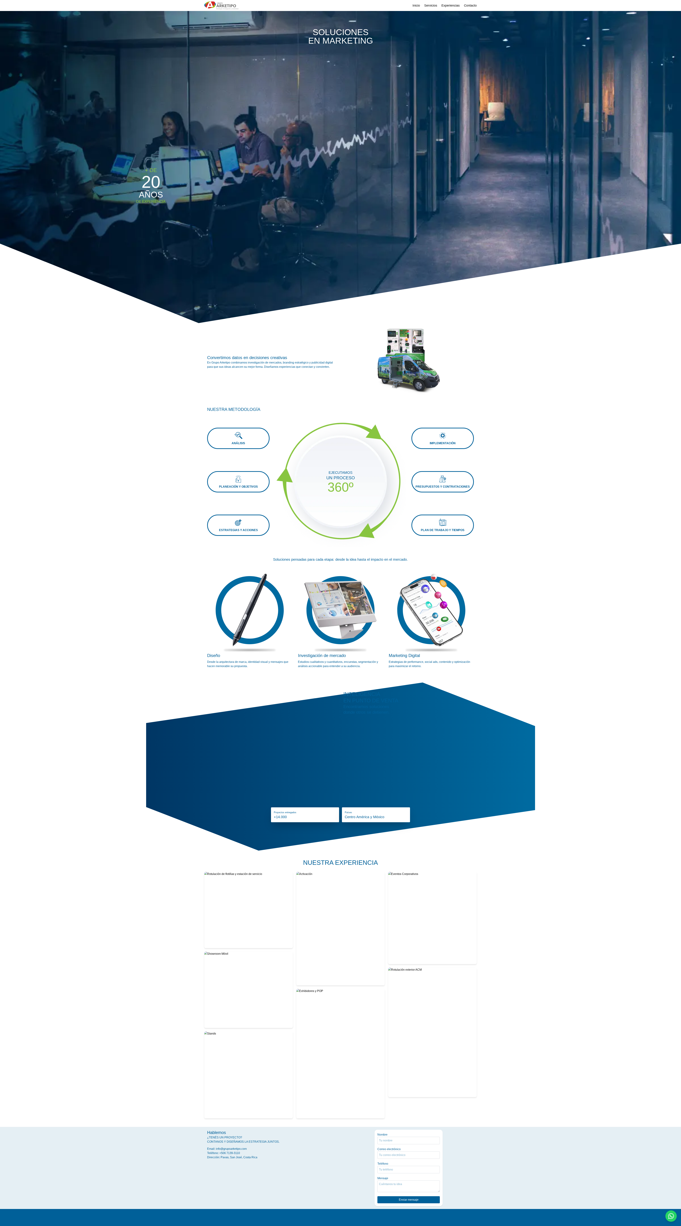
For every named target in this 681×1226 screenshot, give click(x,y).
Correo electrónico (389, 1149)
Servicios (430, 5)
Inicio (416, 5)
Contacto (470, 5)
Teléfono (382, 1163)
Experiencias (450, 5)
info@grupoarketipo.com (231, 1148)
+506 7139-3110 (229, 1153)
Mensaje (382, 1178)
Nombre (382, 1134)
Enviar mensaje (409, 1199)
